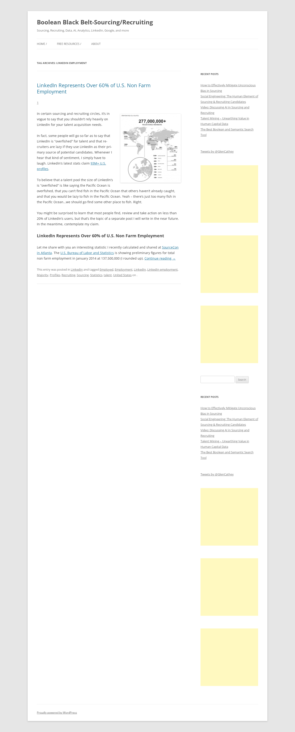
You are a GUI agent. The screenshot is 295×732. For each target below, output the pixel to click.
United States (122, 275)
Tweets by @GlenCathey (217, 151)
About (96, 44)
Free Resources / (69, 44)
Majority (42, 275)
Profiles (55, 275)
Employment (124, 269)
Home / (42, 44)
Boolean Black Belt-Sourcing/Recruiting (95, 22)
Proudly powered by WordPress (57, 713)
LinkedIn (77, 269)
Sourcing (83, 275)
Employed (106, 269)
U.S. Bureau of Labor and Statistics (87, 253)
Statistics (96, 275)
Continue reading (160, 258)
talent (108, 275)
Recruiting (68, 275)
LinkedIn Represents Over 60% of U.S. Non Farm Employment (93, 88)
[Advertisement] (229, 194)
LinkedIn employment (162, 269)
